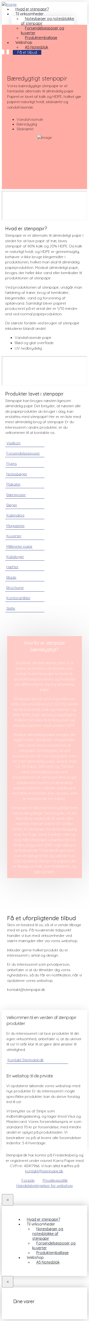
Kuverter (13, 535)
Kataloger (15, 556)
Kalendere (15, 515)
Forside (28, 1180)
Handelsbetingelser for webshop (44, 1185)
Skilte (10, 608)
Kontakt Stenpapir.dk (26, 1059)
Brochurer (15, 587)
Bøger (11, 504)
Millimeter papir (19, 546)
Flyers (11, 463)
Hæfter (12, 566)
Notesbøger (16, 474)
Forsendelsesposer (23, 453)
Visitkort (13, 443)
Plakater (13, 484)
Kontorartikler (18, 597)
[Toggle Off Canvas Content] (8, 52)
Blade (11, 577)
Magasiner (15, 525)
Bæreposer (16, 494)
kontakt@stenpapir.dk (44, 1171)
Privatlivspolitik (55, 1180)
